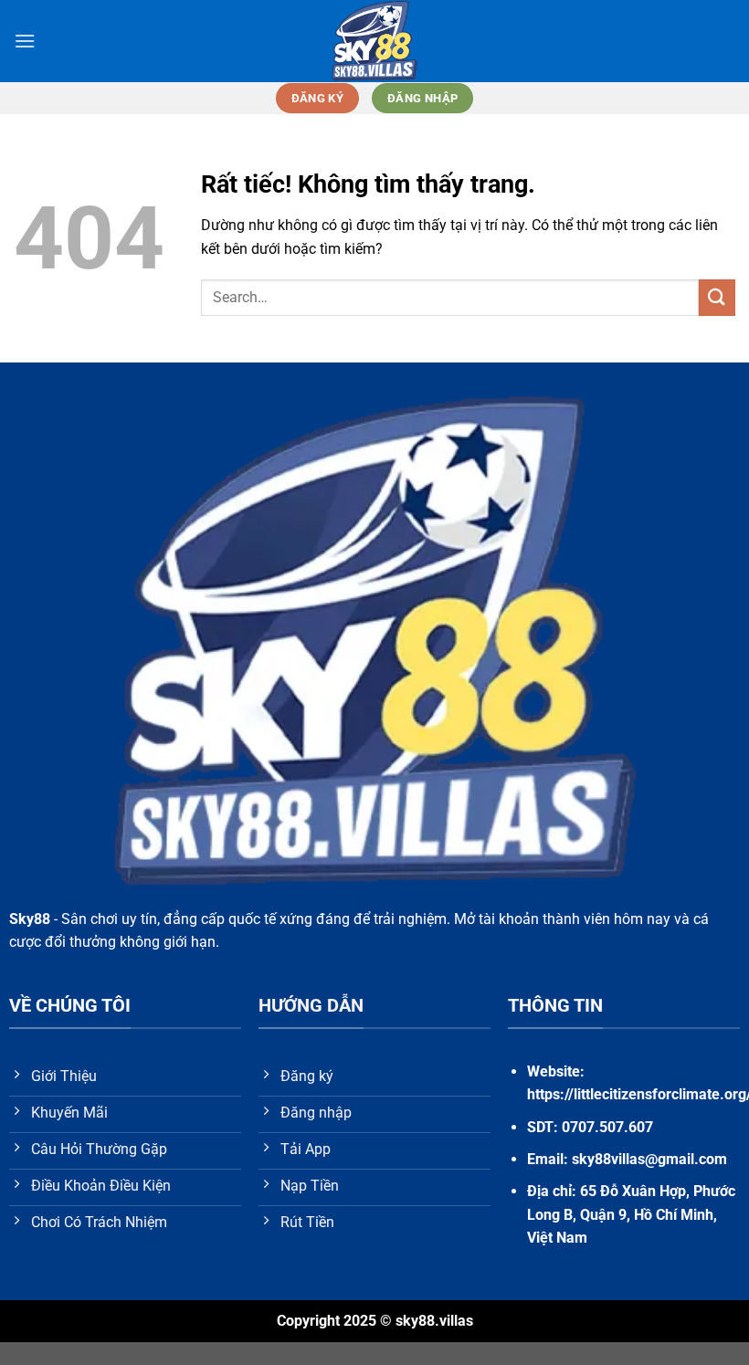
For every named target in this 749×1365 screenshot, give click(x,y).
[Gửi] (717, 297)
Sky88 (29, 919)
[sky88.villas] (374, 41)
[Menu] (25, 40)
